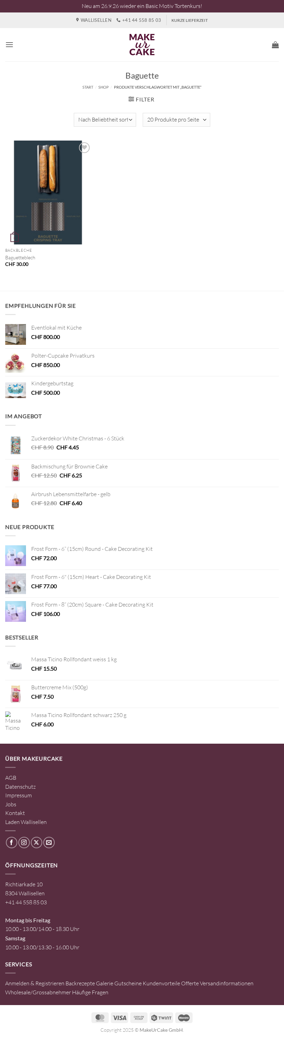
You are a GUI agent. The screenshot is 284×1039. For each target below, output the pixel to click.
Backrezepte (80, 983)
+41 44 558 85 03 (26, 902)
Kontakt (15, 812)
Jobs (10, 804)
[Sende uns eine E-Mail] (49, 842)
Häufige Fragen (90, 992)
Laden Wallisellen (26, 821)
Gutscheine (128, 983)
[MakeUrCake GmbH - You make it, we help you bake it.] (142, 44)
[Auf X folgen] (36, 842)
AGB (10, 777)
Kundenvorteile (161, 983)
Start (87, 87)
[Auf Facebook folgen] (11, 842)
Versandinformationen (227, 983)
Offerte (190, 983)
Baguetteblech (20, 257)
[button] (9, 44)
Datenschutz (20, 786)
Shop (103, 87)
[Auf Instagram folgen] (24, 842)
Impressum (18, 795)
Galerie (104, 983)
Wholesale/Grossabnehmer (38, 992)
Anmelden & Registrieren (34, 983)
